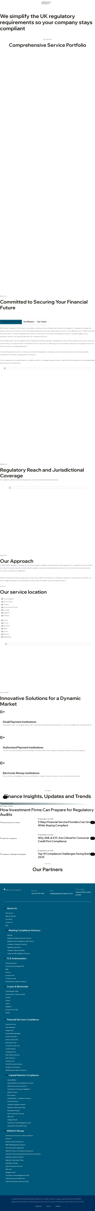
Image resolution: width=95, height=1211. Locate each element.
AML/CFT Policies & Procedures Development (19, 1151)
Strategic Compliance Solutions (17, 944)
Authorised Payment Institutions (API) (17, 1181)
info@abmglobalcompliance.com (61, 893)
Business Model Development (15, 1142)
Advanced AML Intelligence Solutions (18, 953)
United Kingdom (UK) (12, 991)
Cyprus (8, 1003)
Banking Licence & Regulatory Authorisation (20, 941)
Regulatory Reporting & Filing (16, 1107)
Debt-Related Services (12, 1055)
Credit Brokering (10, 1049)
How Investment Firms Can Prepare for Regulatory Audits (47, 812)
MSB (7, 969)
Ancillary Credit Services (13, 1067)
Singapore (9, 1006)
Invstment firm (10, 975)
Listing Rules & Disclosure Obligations (18, 1089)
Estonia (8, 1000)
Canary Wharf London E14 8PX (83, 893)
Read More (5, 797)
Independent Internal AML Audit (17, 1126)
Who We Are (9, 913)
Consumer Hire (10, 1061)
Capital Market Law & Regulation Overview (20, 1083)
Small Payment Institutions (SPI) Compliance (19, 1135)
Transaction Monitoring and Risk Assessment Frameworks (23, 1154)
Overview (8, 1138)
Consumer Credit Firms (13, 1046)
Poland (8, 1013)
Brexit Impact (11, 1095)
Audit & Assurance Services (15, 1113)
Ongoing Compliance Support (16, 1104)
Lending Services (11, 1052)
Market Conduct (12, 1092)
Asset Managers (10, 1027)
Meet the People (11, 916)
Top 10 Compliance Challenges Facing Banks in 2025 (66, 855)
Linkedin (57, 1206)
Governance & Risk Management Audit (19, 1123)
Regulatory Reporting (13, 947)
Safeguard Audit (12, 1120)
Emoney (8, 972)
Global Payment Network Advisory (16, 981)
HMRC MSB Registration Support (15, 1145)
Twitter (48, 1206)
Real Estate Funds (11, 1043)
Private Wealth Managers (13, 1033)
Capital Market (11, 1080)
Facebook (38, 1206)
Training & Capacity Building (15, 950)
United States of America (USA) (15, 994)
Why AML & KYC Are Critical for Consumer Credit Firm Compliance (63, 839)
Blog (7, 925)
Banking (9, 935)
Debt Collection (10, 1058)
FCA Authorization (11, 963)
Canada (8, 997)
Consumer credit (11, 978)
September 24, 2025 (46, 819)
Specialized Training (13, 1110)
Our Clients (9, 919)
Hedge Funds (9, 1030)
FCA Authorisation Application (15, 1148)
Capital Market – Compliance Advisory (19, 1098)
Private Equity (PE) (11, 1036)
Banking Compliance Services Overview (19, 938)
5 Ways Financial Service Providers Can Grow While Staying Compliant (65, 823)
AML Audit (10, 1117)
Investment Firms (11, 1024)
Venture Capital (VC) (12, 1039)
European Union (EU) (12, 1009)
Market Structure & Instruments (17, 1086)
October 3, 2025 (7, 806)
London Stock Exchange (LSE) (15, 966)
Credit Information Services (14, 1064)
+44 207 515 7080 (37, 893)
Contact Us (9, 922)
